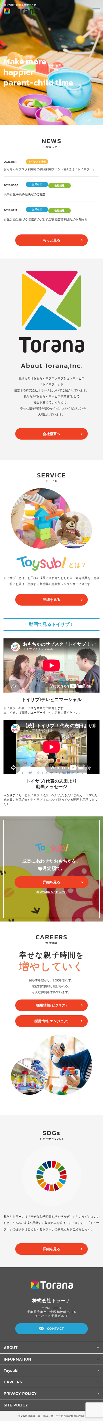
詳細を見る (51, 600)
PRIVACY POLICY (20, 1393)
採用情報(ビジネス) (51, 1005)
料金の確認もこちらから (51, 891)
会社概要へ (51, 434)
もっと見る (51, 240)
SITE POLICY (16, 1405)
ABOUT (11, 1348)
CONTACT (55, 1328)
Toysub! (11, 1370)
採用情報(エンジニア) (51, 1021)
